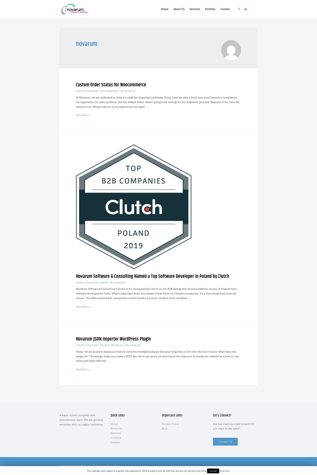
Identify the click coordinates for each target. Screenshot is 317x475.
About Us (179, 9)
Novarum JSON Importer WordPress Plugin (113, 339)
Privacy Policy (170, 424)
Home (164, 9)
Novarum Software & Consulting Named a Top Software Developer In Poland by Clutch (152, 276)
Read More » (83, 115)
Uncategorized (109, 90)
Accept (213, 470)
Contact (225, 9)
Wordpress (117, 345)
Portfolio (210, 9)
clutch (104, 282)
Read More (225, 470)
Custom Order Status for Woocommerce (111, 85)
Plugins (105, 345)
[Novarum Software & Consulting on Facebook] (238, 8)
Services (195, 9)
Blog (164, 428)
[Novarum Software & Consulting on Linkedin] (245, 8)
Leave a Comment (87, 90)
